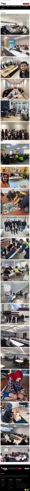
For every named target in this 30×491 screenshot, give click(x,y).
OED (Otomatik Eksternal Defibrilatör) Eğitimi (22, 484)
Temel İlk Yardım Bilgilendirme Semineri (21, 485)
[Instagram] (27, 468)
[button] (3, 7)
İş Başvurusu (10, 486)
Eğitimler (10, 481)
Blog (2, 0)
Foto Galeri (2, 485)
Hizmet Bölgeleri (11, 487)
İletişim (6, 0)
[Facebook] (25, 468)
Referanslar (2, 482)
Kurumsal (9, 0)
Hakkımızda (2, 481)
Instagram (27, 0)
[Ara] (23, 4)
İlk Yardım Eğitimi (18, 481)
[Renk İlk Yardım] (3, 3)
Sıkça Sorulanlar (11, 482)
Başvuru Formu (26, 3)
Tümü (10, 3)
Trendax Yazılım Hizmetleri (16, 490)
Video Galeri (2, 486)
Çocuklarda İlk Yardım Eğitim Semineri (21, 487)
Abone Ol (20, 468)
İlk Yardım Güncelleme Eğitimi (20, 483)
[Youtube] (28, 468)
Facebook (23, 0)
